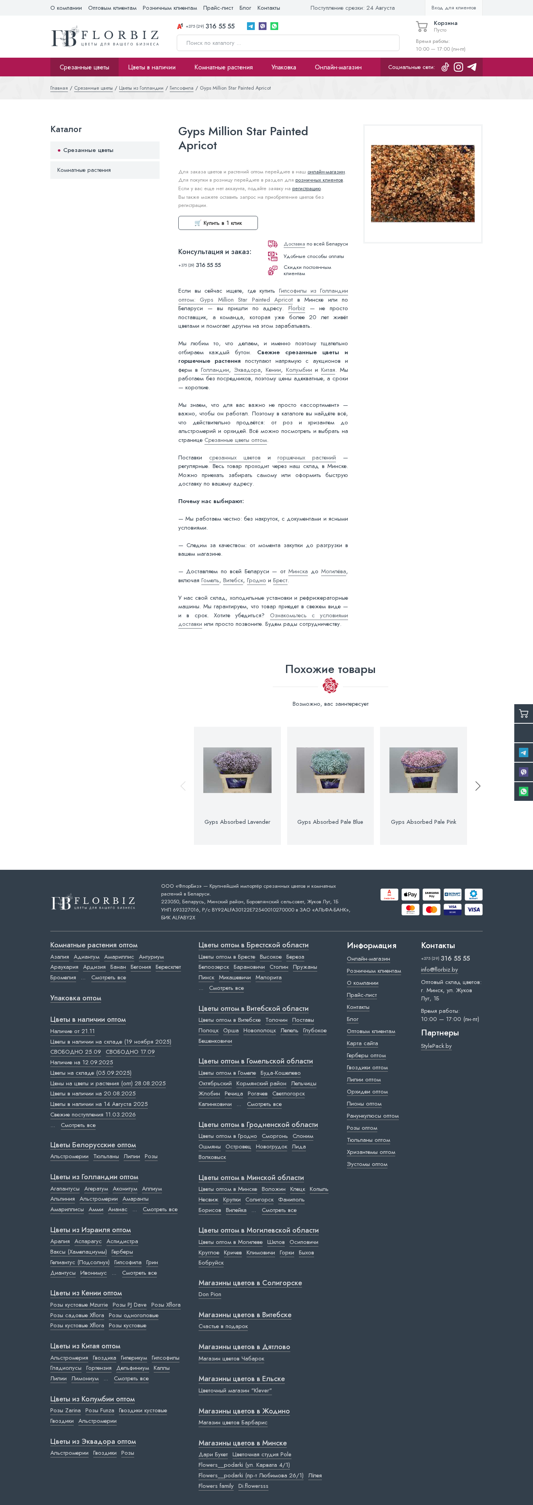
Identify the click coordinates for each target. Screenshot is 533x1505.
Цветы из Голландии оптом (94, 1177)
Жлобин (209, 1093)
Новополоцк (259, 1030)
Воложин (274, 1189)
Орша (231, 1030)
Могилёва (333, 571)
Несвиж (209, 1199)
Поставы (303, 1020)
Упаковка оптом (75, 998)
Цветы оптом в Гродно (228, 1136)
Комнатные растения (223, 67)
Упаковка (284, 67)
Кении (273, 370)
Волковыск (212, 1157)
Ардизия (94, 967)
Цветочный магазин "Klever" (235, 1390)
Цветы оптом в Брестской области (254, 945)
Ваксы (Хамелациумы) (78, 1251)
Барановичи (249, 967)
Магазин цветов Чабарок (231, 1358)
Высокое (271, 956)
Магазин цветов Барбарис (233, 1422)
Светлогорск (288, 1093)
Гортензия (99, 1368)
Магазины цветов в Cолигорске (250, 1283)
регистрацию (306, 188)
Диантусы (63, 1272)
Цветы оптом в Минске (228, 1189)
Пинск (206, 977)
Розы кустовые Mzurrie (79, 1304)
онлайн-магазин (326, 171)
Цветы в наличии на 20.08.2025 (93, 1093)
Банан (118, 967)
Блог (245, 8)
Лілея (315, 1475)
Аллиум (152, 1188)
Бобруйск (211, 1262)
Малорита (269, 977)
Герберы (122, 1251)
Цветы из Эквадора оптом (93, 1442)
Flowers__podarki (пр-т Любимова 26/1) (251, 1475)
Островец (238, 1146)
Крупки (232, 1199)
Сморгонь (275, 1136)
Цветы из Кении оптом (86, 1293)
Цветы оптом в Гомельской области (256, 1061)
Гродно (256, 580)
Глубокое (315, 1030)
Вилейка (236, 1210)
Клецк (297, 1189)
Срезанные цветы (84, 67)
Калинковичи (215, 1104)
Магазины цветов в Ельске (242, 1379)
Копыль (319, 1189)
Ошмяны (210, 1146)
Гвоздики (62, 1421)
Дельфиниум (132, 1368)
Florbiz (296, 308)
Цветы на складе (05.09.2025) (90, 1073)
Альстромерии (69, 1156)
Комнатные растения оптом (93, 945)
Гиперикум (134, 1357)
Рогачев (258, 1093)
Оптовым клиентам (112, 8)
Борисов (210, 1210)
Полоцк (209, 1030)
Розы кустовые (127, 1325)
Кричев (233, 1252)
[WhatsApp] (274, 26)
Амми (96, 1209)
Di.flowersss (253, 1486)
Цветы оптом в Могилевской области (259, 1230)
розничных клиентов (319, 180)
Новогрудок (271, 1146)
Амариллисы (67, 1209)
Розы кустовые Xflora (77, 1325)
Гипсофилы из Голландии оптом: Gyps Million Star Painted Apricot (263, 295)
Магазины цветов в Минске (243, 1443)
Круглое (209, 1252)
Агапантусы (65, 1188)
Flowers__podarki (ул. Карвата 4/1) (244, 1465)
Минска (298, 571)
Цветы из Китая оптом (85, 1346)
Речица (234, 1093)
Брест (280, 580)
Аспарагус (88, 1241)
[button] (474, 786)
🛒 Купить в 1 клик (218, 223)
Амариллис (119, 956)
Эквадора (247, 370)
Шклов (276, 1242)
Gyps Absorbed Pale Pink (423, 821)
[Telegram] (251, 26)
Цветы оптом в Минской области (251, 1178)
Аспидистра (122, 1241)
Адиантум (86, 956)
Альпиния (62, 1198)
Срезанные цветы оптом (235, 440)
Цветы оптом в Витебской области (254, 1009)
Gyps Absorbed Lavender (237, 821)
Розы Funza (99, 1410)
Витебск (233, 580)
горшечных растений (306, 457)
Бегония (141, 967)
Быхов (306, 1252)
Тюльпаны (106, 1156)
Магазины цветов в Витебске (245, 1315)
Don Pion (210, 1294)
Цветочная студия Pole (262, 1454)
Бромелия (63, 977)
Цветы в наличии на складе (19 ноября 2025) (110, 1041)
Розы (151, 1156)
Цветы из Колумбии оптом (92, 1399)
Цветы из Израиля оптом (90, 1230)
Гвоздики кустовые (143, 1410)
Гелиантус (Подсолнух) (80, 1262)
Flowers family (216, 1486)
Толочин (276, 1020)
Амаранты (136, 1198)
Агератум (96, 1188)
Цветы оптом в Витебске (230, 1020)
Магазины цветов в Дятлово (244, 1347)
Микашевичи (235, 977)
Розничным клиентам (170, 8)
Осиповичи (304, 1242)
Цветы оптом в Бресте (227, 956)
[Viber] (262, 26)
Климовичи (261, 1252)
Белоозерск (214, 967)
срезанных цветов (235, 457)
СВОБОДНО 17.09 (130, 1051)
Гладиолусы (66, 1368)
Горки (287, 1252)
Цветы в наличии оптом (88, 1020)
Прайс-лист (218, 8)
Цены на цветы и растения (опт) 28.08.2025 (108, 1083)
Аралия (60, 1241)
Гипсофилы (165, 1357)
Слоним (303, 1136)
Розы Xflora (166, 1304)
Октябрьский (215, 1083)
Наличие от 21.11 (72, 1031)
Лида (299, 1146)
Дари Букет (213, 1454)
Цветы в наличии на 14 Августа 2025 (99, 1104)
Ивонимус (93, 1272)
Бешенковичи (215, 1041)
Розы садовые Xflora (77, 1315)
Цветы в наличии (152, 67)
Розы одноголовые (133, 1315)
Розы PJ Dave (130, 1304)
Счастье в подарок (223, 1326)
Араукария (64, 967)
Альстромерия (69, 1357)
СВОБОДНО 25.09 (75, 1051)
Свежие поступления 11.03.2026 (93, 1114)
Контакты (269, 8)
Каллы (162, 1368)
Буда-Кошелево (281, 1073)
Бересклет (168, 967)
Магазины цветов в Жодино (244, 1411)
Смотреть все (108, 977)
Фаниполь (291, 1199)
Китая (328, 370)
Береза (295, 956)
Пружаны (305, 967)
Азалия (59, 956)
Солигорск (259, 1199)
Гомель (210, 580)
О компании (66, 8)
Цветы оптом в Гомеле (227, 1073)
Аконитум (125, 1188)
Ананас (118, 1209)
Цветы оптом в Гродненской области (258, 1125)
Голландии (215, 370)
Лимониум (85, 1378)
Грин (152, 1262)
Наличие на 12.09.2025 (81, 1062)
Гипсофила (128, 1262)
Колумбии (299, 370)
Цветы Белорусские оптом (93, 1145)
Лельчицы (303, 1083)
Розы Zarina (65, 1410)
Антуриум (151, 956)
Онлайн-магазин (338, 67)
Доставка (294, 243)
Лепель (289, 1030)
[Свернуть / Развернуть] (150, 150)
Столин (279, 967)
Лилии (132, 1156)
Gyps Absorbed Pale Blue (330, 821)
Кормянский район (261, 1083)
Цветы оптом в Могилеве (231, 1242)
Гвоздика (104, 1357)
